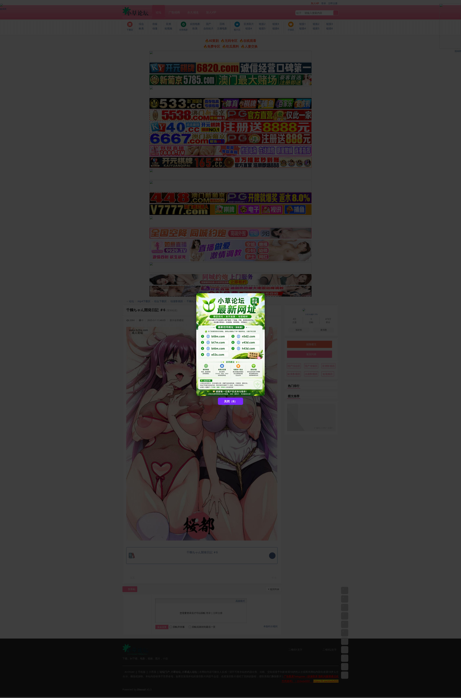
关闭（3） (230, 401)
